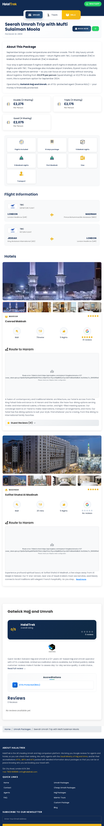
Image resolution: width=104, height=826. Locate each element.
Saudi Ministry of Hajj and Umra (74, 756)
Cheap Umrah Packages (64, 787)
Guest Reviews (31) (22, 422)
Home (8, 729)
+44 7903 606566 (10, 772)
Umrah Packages (22, 729)
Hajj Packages (60, 792)
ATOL (18, 759)
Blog (56, 807)
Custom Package (61, 802)
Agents (7, 792)
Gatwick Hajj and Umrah (30, 611)
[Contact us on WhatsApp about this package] (95, 28)
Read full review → (17, 668)
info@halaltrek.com (28, 772)
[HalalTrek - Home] (10, 3)
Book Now (83, 28)
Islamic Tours (60, 797)
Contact (7, 787)
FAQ (5, 797)
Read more (81, 579)
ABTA (23, 759)
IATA (32, 759)
